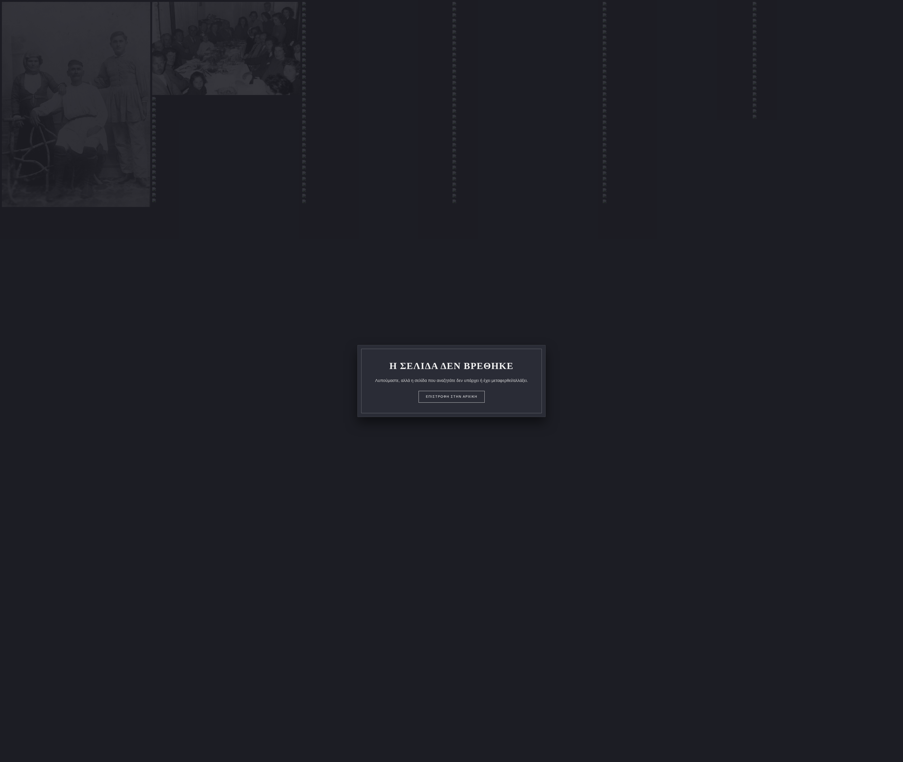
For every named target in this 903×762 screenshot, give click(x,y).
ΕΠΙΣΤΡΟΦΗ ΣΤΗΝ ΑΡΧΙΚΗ (451, 396)
